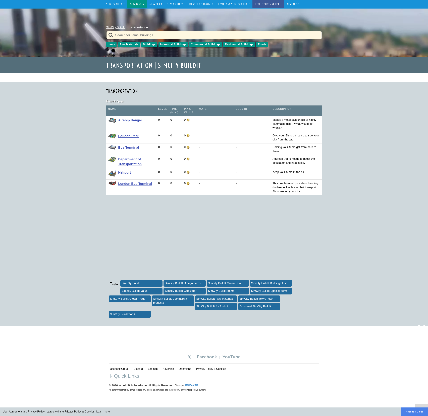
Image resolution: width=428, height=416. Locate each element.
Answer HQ (155, 4)
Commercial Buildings (205, 44)
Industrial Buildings (173, 44)
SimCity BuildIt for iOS (124, 314)
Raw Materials (129, 44)
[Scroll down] (421, 327)
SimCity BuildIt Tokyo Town (256, 298)
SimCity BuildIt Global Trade (127, 298)
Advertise (293, 4)
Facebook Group (119, 368)
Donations (185, 368)
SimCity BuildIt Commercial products (170, 300)
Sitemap (153, 368)
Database (136, 4)
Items (111, 44)
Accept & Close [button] (414, 411)
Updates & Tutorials (200, 4)
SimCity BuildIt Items (221, 290)
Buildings (149, 44)
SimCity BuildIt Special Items (269, 290)
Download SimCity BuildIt (234, 4)
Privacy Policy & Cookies (211, 368)
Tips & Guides (175, 4)
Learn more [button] (103, 411)
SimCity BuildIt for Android (212, 306)
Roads (262, 44)
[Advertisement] (189, 77)
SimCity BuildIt (115, 4)
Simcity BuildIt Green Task (224, 283)
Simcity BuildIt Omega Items (183, 283)
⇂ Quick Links (124, 376)
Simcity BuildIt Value (134, 290)
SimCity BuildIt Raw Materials (215, 298)
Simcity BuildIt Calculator (180, 290)
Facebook (207, 357)
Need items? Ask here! (268, 4)
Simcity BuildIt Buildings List (269, 283)
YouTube (231, 357)
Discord (138, 368)
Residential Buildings (239, 44)
